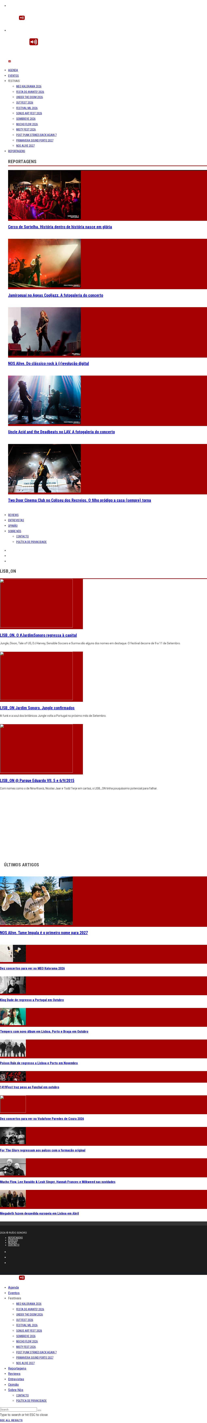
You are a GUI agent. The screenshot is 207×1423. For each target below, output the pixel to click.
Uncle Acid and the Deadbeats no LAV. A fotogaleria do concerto (61, 431)
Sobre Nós (14, 531)
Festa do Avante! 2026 (30, 91)
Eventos (13, 75)
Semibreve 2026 (26, 118)
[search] (39, 1410)
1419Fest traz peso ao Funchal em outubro (29, 1087)
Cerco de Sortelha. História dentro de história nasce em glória (60, 226)
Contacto (22, 536)
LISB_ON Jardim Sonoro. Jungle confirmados (37, 707)
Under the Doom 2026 (29, 97)
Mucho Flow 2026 (27, 124)
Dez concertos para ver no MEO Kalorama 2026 (32, 968)
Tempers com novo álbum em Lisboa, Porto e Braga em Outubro (44, 1031)
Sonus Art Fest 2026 (29, 113)
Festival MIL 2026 (27, 108)
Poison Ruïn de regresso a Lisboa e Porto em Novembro (39, 1063)
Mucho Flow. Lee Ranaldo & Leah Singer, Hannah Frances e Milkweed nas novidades (57, 1182)
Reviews (13, 515)
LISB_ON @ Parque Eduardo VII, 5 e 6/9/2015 (37, 780)
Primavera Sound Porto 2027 (34, 140)
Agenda (13, 70)
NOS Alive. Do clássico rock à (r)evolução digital (48, 363)
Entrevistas (16, 520)
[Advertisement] (103, 825)
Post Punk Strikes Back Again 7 (36, 135)
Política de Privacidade (31, 542)
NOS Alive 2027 (25, 145)
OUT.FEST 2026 (24, 102)
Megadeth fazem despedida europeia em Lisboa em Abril (39, 1213)
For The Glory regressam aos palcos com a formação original (42, 1150)
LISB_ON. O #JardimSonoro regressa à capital (38, 635)
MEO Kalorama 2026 (28, 86)
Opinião (13, 525)
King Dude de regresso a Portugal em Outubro (32, 1000)
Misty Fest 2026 (26, 129)
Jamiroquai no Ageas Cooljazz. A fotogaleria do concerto (55, 295)
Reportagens (16, 151)
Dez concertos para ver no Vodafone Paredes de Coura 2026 (42, 1119)
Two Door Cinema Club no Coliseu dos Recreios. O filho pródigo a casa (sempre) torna (79, 500)
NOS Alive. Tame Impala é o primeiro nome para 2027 (44, 932)
